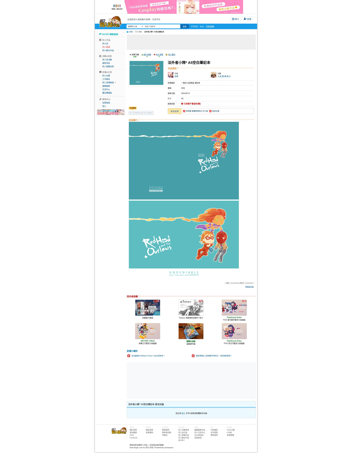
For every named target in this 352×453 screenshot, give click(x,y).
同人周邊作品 (183, 435)
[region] (170, 380)
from (202, 26)
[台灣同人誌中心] (110, 21)
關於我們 (133, 430)
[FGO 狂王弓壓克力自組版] (234, 331)
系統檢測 (198, 438)
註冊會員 (106, 103)
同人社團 (106, 76)
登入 (237, 19)
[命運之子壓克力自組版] (147, 331)
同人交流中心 (199, 432)
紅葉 (176, 76)
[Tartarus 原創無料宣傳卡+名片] (191, 308)
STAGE (194, 26)
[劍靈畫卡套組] (147, 308)
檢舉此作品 (249, 287)
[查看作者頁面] (171, 75)
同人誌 (105, 43)
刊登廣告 (214, 430)
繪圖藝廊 (106, 86)
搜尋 (184, 27)
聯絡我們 (165, 430)
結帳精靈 (230, 435)
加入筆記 (171, 55)
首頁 (131, 32)
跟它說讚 (147, 55)
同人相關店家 (108, 66)
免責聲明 (149, 432)
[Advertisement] (191, 42)
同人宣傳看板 (108, 82)
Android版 (231, 430)
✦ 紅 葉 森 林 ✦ (224, 76)
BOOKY (181, 440)
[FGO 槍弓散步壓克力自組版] (234, 308)
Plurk (132, 435)
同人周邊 (106, 47)
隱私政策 (149, 430)
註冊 (249, 19)
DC (131, 113)
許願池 (164, 435)
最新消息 (106, 63)
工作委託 (106, 79)
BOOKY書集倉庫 (110, 34)
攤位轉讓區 (107, 93)
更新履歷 (133, 432)
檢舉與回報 (166, 432)
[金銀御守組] (191, 331)
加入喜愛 (159, 55)
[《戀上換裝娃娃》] (176, 7)
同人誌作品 (182, 432)
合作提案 (214, 432)
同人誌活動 (107, 59)
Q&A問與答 (199, 435)
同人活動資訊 (183, 430)
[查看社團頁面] (214, 75)
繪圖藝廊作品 (199, 430)
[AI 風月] (110, 113)
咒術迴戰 (210, 26)
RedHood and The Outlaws (143, 113)
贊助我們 (214, 435)
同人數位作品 (108, 50)
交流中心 (106, 89)
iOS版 (229, 432)
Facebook (134, 438)
